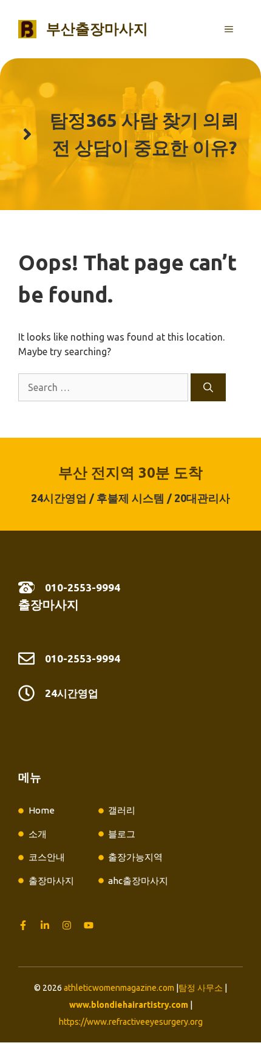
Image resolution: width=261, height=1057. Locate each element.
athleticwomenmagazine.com (119, 988)
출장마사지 (48, 604)
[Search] (208, 387)
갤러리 (121, 810)
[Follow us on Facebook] (23, 925)
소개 (38, 834)
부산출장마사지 (97, 29)
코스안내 (47, 857)
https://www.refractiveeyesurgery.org (131, 1022)
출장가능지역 (135, 857)
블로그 (121, 834)
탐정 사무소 (200, 988)
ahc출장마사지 (138, 880)
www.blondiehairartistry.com (128, 1005)
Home (42, 810)
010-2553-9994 (82, 587)
